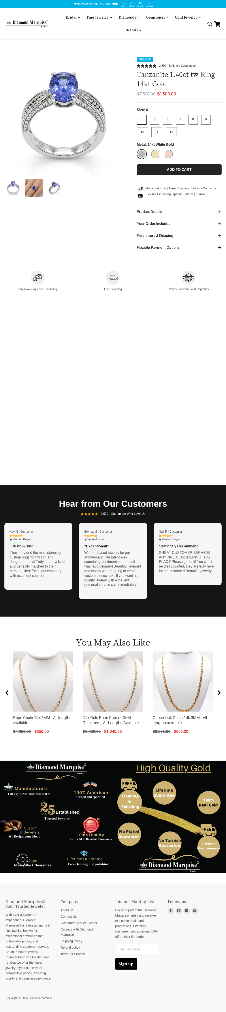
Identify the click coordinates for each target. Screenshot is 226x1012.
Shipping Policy (71, 941)
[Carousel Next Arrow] (219, 692)
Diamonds (128, 17)
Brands (132, 30)
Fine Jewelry (98, 17)
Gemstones (156, 17)
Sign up (126, 963)
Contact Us (68, 916)
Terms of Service (72, 954)
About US (67, 910)
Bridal (71, 17)
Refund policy (70, 947)
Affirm (189, 194)
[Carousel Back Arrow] (7, 692)
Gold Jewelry (186, 17)
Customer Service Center (78, 923)
